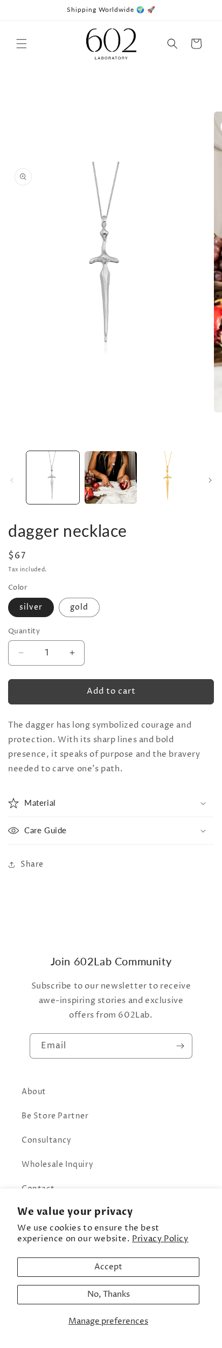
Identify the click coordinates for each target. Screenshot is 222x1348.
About (34, 1092)
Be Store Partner (55, 1116)
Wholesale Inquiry (57, 1164)
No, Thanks (108, 1294)
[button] (21, 44)
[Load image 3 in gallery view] (168, 477)
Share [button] (32, 864)
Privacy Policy (160, 1239)
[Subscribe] (180, 1046)
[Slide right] (210, 480)
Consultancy (47, 1140)
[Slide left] (12, 480)
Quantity (24, 631)
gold (79, 607)
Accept (108, 1267)
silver (31, 607)
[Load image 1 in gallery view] (52, 477)
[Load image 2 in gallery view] (111, 477)
